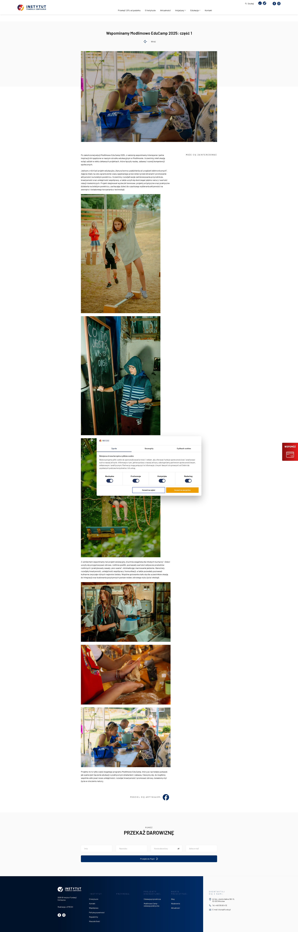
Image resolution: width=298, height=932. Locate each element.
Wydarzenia (175, 903)
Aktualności (165, 10)
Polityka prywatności (97, 912)
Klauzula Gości (94, 921)
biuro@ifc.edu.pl (224, 910)
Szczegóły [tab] (149, 448)
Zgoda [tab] (114, 448)
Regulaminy (93, 917)
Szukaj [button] (250, 3)
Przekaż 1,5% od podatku (129, 10)
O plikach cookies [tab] (184, 448)
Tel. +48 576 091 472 (219, 905)
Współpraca (93, 908)
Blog (172, 899)
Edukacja (194, 10)
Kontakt (208, 10)
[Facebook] (274, 3)
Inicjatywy (179, 10)
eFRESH (69, 907)
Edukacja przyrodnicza (152, 899)
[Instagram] (279, 3)
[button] (290, 452)
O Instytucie (150, 10)
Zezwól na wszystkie (182, 490)
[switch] (136, 481)
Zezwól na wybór (148, 490)
